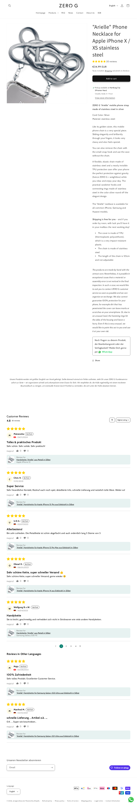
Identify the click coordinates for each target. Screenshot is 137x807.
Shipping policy (86, 801)
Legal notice (98, 801)
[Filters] (112, 420)
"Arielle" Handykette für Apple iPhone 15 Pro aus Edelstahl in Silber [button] (45, 504)
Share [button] (97, 360)
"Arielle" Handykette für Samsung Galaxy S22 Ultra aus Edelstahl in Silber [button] (47, 693)
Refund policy (47, 801)
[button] (10, 6)
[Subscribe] (52, 767)
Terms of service (73, 801)
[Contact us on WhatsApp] (131, 800)
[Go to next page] (81, 646)
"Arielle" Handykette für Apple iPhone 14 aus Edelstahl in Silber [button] (43, 590)
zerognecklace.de (19, 801)
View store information (105, 98)
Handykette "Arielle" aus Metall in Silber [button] (33, 459)
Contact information (113, 801)
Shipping (108, 71)
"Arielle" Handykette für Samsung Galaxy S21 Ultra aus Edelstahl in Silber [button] (47, 736)
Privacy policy (59, 801)
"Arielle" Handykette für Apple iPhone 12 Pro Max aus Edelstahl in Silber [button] (47, 547)
